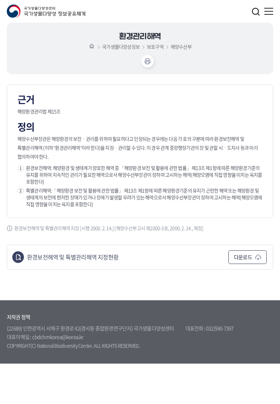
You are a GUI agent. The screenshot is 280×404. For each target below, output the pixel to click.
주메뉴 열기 (268, 11)
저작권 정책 (18, 317)
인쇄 (147, 61)
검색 (255, 11)
